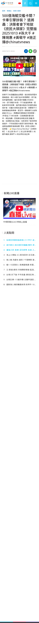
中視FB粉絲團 (25, 3)
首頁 (3, 11)
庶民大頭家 (17, 11)
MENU (36, 3)
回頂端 (34, 558)
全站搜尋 (30, 3)
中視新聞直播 (19, 3)
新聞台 (9, 11)
